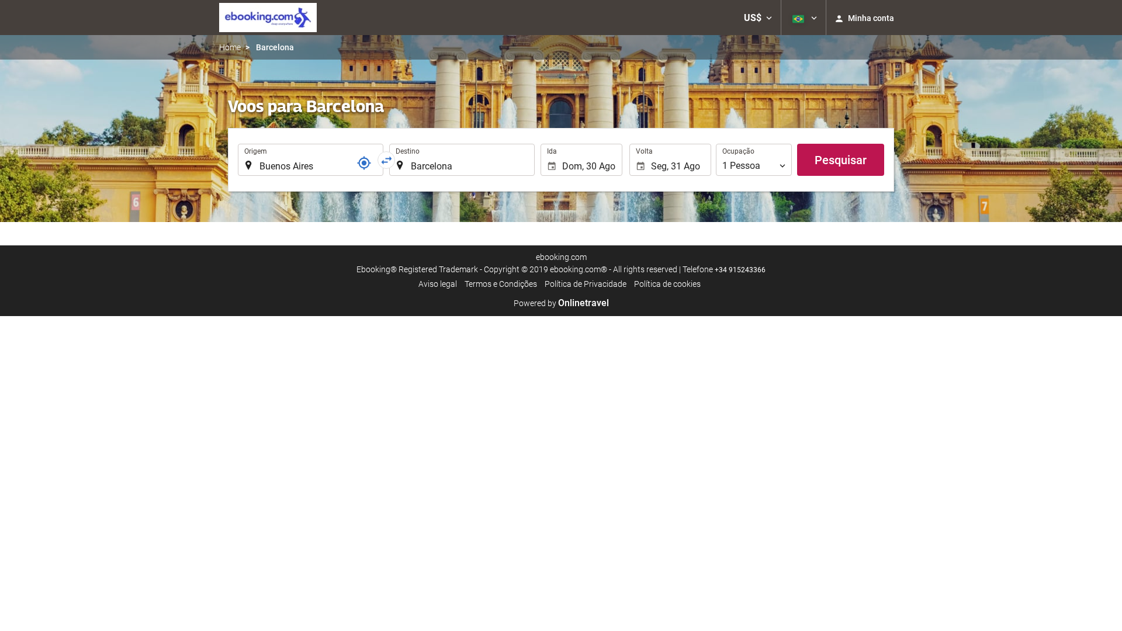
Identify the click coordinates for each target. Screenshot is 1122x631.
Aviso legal (437, 284)
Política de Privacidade (585, 284)
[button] (758, 17)
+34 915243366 (740, 270)
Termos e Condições (501, 284)
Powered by (561, 303)
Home (230, 47)
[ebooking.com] (268, 17)
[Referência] (364, 163)
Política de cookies (667, 284)
